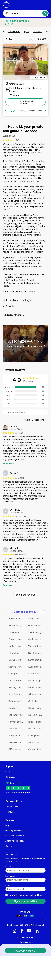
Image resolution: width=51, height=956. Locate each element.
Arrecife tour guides (16, 694)
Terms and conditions (25, 937)
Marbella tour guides (36, 714)
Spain (26, 31)
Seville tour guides (16, 625)
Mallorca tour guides (16, 646)
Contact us (10, 777)
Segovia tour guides (16, 666)
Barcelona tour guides (16, 618)
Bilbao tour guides (16, 652)
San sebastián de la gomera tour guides (16, 728)
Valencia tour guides (36, 646)
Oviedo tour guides (36, 708)
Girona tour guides (16, 659)
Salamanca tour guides (16, 701)
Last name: (10, 876)
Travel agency (11, 806)
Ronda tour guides (16, 714)
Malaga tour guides (16, 632)
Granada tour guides (36, 625)
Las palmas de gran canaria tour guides (36, 666)
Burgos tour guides (36, 728)
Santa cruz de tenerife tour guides (36, 659)
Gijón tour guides (16, 749)
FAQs (7, 771)
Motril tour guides (36, 680)
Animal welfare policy (14, 840)
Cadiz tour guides (36, 639)
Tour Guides (14, 31)
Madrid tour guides (36, 618)
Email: (7, 885)
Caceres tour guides (36, 749)
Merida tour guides (36, 742)
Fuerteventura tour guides (16, 742)
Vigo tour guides (16, 708)
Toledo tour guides (36, 632)
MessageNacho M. (25, 950)
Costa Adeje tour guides (36, 701)
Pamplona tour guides (16, 735)
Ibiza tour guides (36, 721)
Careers (8, 846)
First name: (10, 866)
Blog (7, 825)
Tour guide (10, 811)
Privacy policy (25, 942)
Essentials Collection (14, 835)
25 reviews (28, 381)
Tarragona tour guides (16, 721)
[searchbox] (27, 412)
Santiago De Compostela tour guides (16, 687)
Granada (37, 31)
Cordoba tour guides (16, 639)
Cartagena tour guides (16, 673)
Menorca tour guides (36, 687)
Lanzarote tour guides (16, 680)
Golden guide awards (14, 830)
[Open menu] (44, 4)
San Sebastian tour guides (36, 652)
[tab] (25, 611)
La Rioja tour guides (36, 735)
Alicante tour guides (36, 694)
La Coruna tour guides (36, 673)
